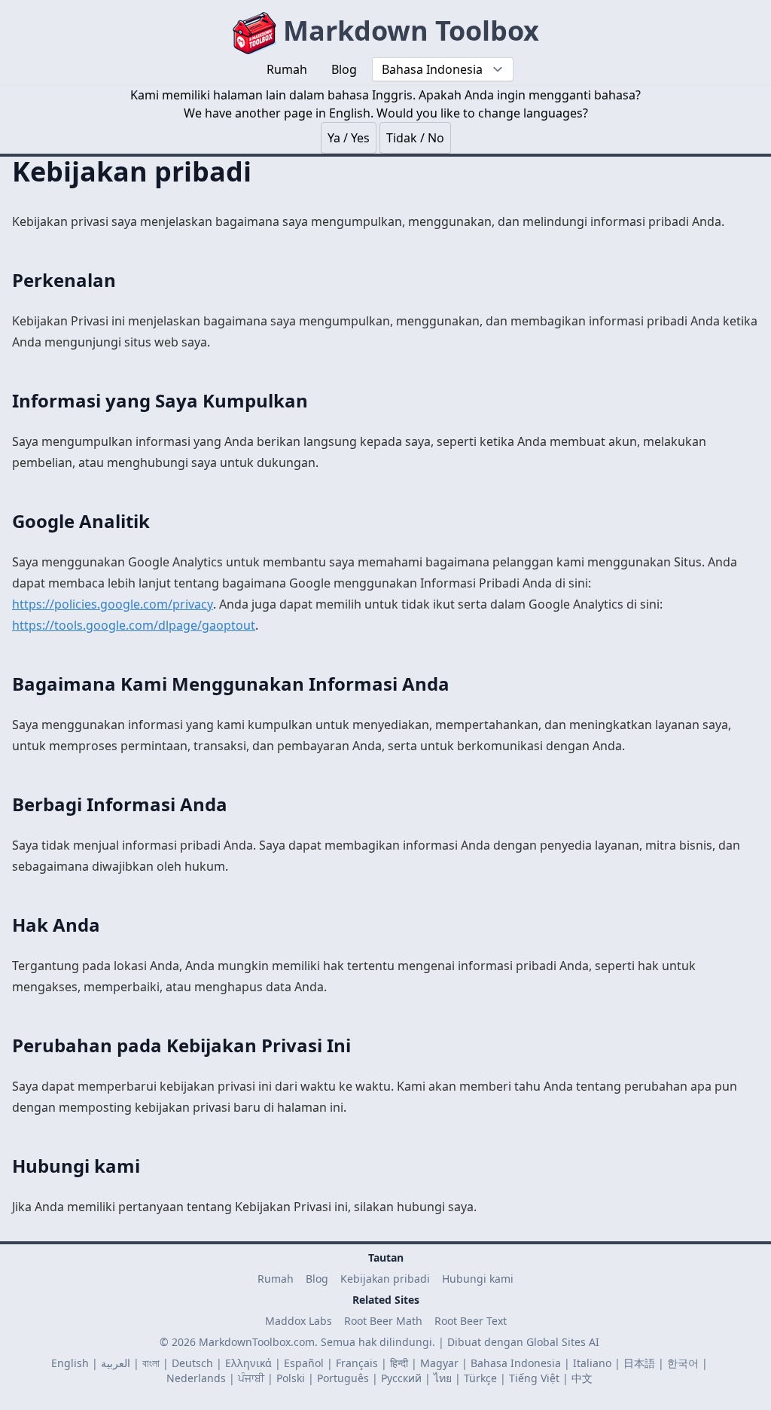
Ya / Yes (349, 138)
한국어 (683, 1363)
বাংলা (151, 1363)
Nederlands (196, 1378)
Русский (401, 1378)
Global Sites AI (562, 1342)
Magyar (439, 1363)
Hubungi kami (477, 1278)
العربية (115, 1363)
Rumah (276, 1278)
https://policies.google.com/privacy (112, 604)
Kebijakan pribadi (385, 1278)
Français (357, 1363)
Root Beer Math (383, 1321)
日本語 (639, 1363)
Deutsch (192, 1363)
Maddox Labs (298, 1321)
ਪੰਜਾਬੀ (251, 1378)
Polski (290, 1378)
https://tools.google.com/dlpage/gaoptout (133, 625)
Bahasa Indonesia (516, 1363)
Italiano (592, 1363)
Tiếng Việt (534, 1378)
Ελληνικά (248, 1363)
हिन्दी (399, 1363)
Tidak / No (415, 138)
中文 (582, 1378)
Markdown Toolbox (407, 30)
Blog (317, 1278)
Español (304, 1363)
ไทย (443, 1378)
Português (343, 1378)
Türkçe (480, 1378)
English (70, 1363)
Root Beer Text (470, 1321)
